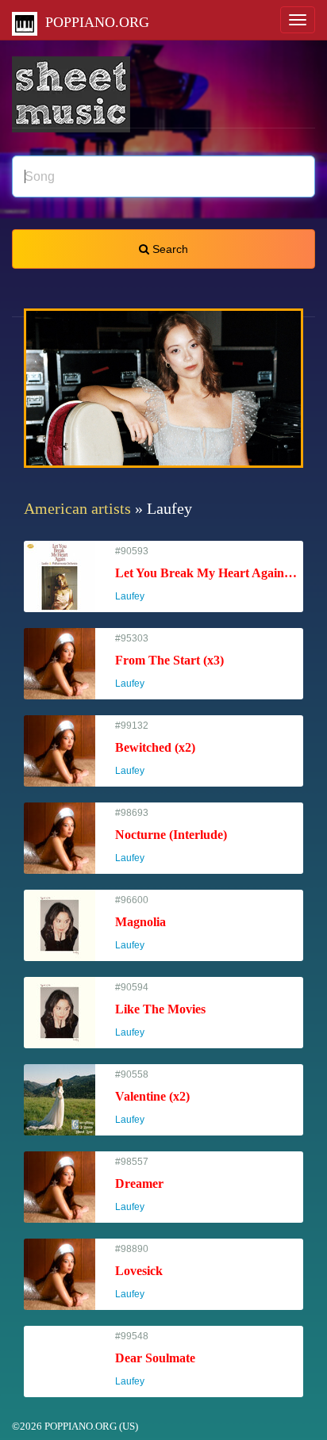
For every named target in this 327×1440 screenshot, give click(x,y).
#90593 (209, 574)
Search (168, 249)
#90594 (160, 1010)
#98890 (139, 1271)
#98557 (139, 1184)
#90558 (152, 1097)
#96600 (140, 922)
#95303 (169, 661)
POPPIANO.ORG (93, 22)
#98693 (171, 835)
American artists (77, 508)
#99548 (155, 1359)
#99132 (155, 748)
